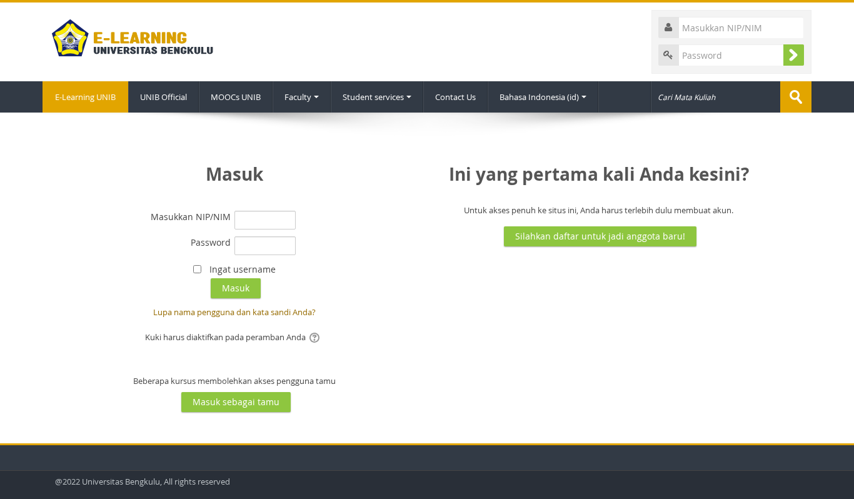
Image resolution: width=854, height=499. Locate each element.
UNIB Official (163, 97)
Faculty (297, 97)
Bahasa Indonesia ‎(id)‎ (539, 97)
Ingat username (242, 269)
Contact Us (455, 97)
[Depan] (129, 35)
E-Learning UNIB (85, 97)
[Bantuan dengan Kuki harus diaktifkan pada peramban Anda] (315, 337)
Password (211, 242)
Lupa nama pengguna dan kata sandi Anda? (234, 312)
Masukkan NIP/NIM (191, 217)
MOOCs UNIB (236, 97)
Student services (373, 97)
